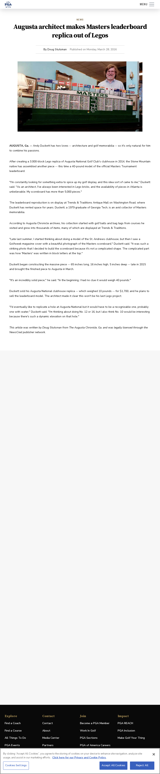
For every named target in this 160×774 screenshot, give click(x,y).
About (46, 730)
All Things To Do (15, 738)
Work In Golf (88, 730)
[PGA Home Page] (8, 4)
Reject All (142, 765)
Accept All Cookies (113, 765)
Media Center (50, 738)
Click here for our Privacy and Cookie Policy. (79, 757)
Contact (47, 723)
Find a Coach (13, 723)
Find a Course (13, 730)
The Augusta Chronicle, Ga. (85, 327)
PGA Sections (89, 738)
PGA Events (12, 745)
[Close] (153, 754)
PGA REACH (125, 723)
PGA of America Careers (95, 745)
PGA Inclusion (126, 730)
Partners (47, 745)
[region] (80, 761)
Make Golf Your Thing (131, 738)
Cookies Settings (16, 765)
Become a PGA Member (94, 723)
